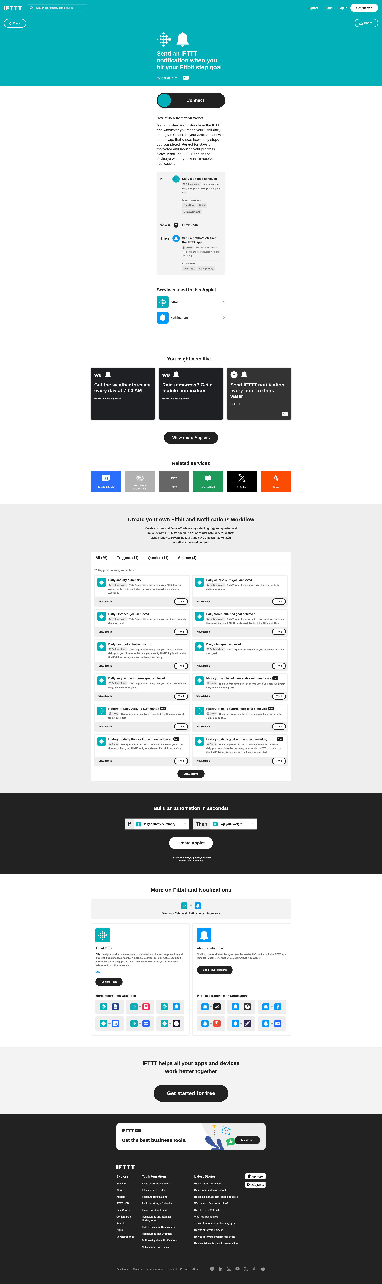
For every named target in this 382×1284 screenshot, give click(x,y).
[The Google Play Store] (255, 1185)
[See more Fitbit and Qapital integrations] (170, 1023)
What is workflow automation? (211, 1203)
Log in (342, 7)
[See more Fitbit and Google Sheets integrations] (110, 1007)
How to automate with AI (207, 1183)
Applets (120, 1197)
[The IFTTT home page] (13, 8)
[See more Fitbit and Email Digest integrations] (140, 1023)
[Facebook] (212, 1269)
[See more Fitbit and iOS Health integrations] (140, 1007)
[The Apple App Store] (255, 1176)
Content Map (123, 1216)
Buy (98, 972)
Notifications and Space (155, 1247)
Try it (181, 601)
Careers (137, 1269)
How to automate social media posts (214, 1236)
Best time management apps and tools (216, 1197)
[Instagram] (229, 1269)
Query (213, 683)
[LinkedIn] (220, 1269)
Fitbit (98, 954)
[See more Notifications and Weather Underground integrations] (211, 1007)
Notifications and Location (157, 1233)
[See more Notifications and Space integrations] (241, 1023)
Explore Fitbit (109, 982)
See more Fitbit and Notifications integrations (191, 913)
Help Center (123, 1210)
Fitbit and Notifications (154, 1197)
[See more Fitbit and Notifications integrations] (170, 1007)
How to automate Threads (208, 1230)
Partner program (154, 1269)
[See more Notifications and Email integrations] (272, 1023)
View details (105, 601)
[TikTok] (254, 1269)
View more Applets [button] (191, 437)
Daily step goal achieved (199, 178)
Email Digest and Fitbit (154, 1210)
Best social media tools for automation (216, 1243)
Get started (364, 8)
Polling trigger (119, 585)
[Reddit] (263, 1269)
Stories (120, 1190)
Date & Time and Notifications (158, 1227)
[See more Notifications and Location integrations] (272, 1007)
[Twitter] (246, 1269)
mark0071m (169, 78)
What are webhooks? (206, 1216)
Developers (122, 1269)
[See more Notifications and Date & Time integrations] (241, 1007)
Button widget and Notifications (160, 1240)
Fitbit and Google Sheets (156, 1183)
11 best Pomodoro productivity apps (214, 1223)
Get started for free (191, 1093)
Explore (313, 7)
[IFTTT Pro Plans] (186, 78)
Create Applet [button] (191, 843)
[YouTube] (237, 1269)
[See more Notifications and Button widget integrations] (211, 1023)
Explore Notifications (215, 970)
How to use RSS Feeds (207, 1210)
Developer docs (125, 1236)
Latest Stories (205, 1176)
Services (121, 1183)
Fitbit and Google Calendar (157, 1203)
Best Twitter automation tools (210, 1190)
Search (120, 1223)
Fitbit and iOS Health (153, 1190)
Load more (191, 773)
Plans (328, 7)
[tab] (101, 558)
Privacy (184, 1269)
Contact (172, 1269)
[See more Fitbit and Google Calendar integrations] (110, 1023)
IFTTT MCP (122, 1203)
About (195, 1269)
